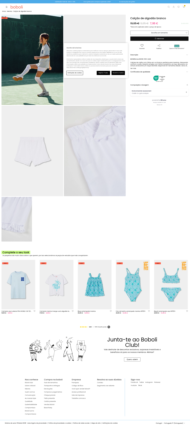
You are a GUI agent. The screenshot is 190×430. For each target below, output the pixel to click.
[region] (96, 60)
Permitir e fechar (118, 73)
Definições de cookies (75, 73)
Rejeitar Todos (103, 73)
